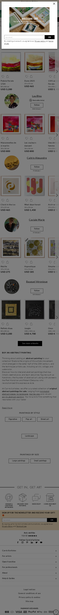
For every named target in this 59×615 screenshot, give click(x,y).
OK (49, 37)
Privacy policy (40, 41)
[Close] (54, 4)
